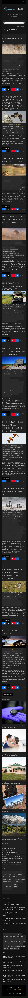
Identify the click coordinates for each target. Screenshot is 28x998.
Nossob (10, 532)
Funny (4, 371)
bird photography (8, 449)
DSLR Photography (20, 128)
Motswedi (11, 661)
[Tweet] (8, 89)
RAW (21, 390)
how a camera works (6, 384)
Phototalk (15, 67)
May (17, 975)
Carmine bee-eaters (6, 451)
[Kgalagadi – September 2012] (14, 44)
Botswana (17, 180)
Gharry (17, 524)
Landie (4, 530)
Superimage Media (11, 69)
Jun (19, 965)
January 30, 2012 (7, 510)
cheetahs (15, 518)
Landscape (16, 56)
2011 (13, 653)
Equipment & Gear (6, 56)
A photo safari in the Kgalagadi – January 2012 (13, 491)
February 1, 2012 (7, 445)
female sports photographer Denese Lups (10, 249)
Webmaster (18, 993)
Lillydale (22, 659)
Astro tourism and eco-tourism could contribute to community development (13, 903)
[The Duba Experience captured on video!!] (14, 164)
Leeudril (7, 530)
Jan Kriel (4, 386)
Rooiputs (4, 392)
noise (21, 388)
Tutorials (4, 514)
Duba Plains (12, 183)
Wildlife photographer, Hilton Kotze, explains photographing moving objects (13, 572)
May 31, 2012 (6, 176)
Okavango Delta (16, 187)
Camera (16, 61)
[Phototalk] (14, 8)
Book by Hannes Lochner (13, 308)
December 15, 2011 (7, 649)
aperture (19, 373)
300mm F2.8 (5, 516)
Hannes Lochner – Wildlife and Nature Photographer (12, 286)
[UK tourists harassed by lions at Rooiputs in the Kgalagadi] (14, 357)
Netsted (19, 989)
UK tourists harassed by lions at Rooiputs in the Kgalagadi (13, 351)
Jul (21, 961)
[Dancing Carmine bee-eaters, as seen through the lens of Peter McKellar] (14, 434)
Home (18, 26)
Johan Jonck (16, 65)
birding (14, 449)
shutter (21, 392)
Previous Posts (8, 694)
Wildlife (15, 59)
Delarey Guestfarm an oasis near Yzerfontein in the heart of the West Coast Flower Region (14, 914)
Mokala (4, 661)
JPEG (15, 316)
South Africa (5, 69)
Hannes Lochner (6, 316)
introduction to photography (8, 253)
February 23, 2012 (7, 369)
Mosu (7, 661)
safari (19, 67)
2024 (4, 956)
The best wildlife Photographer (14, 318)
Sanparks (17, 392)
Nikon (4, 67)
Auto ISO (4, 375)
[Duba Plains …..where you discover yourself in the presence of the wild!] (14, 228)
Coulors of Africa (6, 312)
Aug (23, 975)
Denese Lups (21, 61)
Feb (9, 975)
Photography (22, 187)
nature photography (13, 388)
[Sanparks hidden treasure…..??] (14, 637)
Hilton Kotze (18, 600)
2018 (4, 961)
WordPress (9, 989)
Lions (15, 253)
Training (11, 594)
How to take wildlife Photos (8, 65)
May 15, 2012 (6, 241)
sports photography (11, 665)
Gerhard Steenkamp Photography (9, 130)
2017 (4, 965)
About (13, 993)
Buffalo (14, 245)
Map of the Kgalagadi (19, 530)
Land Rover (23, 528)
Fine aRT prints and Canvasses (8, 63)
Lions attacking (5, 388)
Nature (20, 56)
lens (19, 386)
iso (23, 384)
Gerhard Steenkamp (16, 54)
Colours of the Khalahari (18, 310)
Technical (4, 59)
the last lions (10, 189)
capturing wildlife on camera (8, 310)
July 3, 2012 (6, 124)
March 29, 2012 (7, 304)
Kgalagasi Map (17, 528)
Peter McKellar (5, 457)
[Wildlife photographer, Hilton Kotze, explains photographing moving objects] (14, 581)
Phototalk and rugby (11, 535)
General (11, 56)
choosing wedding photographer (9, 520)
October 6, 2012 (7, 54)
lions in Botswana (6, 187)
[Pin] (13, 89)
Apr (14, 965)
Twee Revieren (5, 539)
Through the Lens (10, 59)
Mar (12, 975)
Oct (6, 962)
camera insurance (13, 375)
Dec (11, 981)
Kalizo (15, 455)
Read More (6, 86)
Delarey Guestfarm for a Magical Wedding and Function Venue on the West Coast (14, 908)
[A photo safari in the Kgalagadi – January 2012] (14, 497)
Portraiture (17, 535)
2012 (13, 61)
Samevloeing (12, 392)
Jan (7, 975)
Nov (9, 976)
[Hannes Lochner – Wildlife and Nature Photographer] (14, 292)
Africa (6, 245)
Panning (4, 604)
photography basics (9, 67)
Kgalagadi (21, 65)
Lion (22, 386)
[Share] (4, 89)
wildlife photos (14, 320)
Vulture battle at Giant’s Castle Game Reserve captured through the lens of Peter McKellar (13, 103)
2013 (4, 970)
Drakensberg (13, 128)
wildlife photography (6, 71)
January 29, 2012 (7, 592)
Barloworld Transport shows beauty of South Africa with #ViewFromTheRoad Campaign (14, 924)
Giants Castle (18, 130)
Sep (4, 958)
